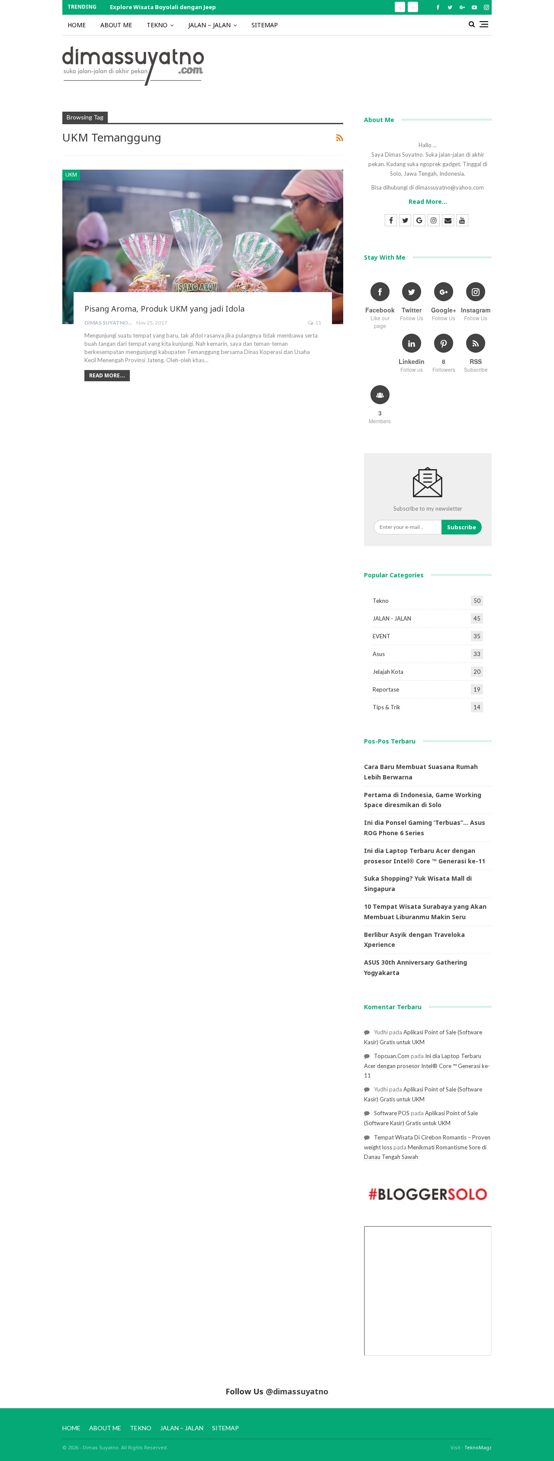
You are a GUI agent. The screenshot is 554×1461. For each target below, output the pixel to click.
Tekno (381, 600)
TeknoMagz (478, 1447)
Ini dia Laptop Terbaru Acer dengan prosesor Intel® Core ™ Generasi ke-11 (427, 1065)
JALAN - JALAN (392, 618)
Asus (379, 653)
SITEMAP (264, 25)
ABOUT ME (116, 25)
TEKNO (157, 25)
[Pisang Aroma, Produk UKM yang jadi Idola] (202, 247)
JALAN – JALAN (209, 25)
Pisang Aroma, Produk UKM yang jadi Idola (164, 308)
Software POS (391, 1113)
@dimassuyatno (297, 1391)
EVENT (381, 636)
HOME (77, 25)
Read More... (107, 375)
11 (317, 322)
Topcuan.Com (391, 1055)
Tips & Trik (386, 707)
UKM (71, 174)
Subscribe (461, 527)
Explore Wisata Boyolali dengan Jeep (163, 7)
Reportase (386, 689)
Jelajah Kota (388, 671)
